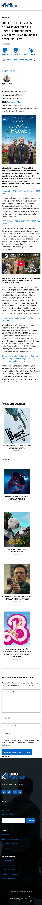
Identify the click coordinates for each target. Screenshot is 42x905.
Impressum (6, 848)
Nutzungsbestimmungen (11, 839)
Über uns (5, 810)
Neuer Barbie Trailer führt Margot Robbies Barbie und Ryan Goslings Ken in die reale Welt (17, 653)
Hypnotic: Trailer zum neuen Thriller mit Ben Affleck (17, 597)
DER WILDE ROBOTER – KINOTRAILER (17, 550)
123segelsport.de (8, 865)
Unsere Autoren (8, 815)
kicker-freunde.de (8, 878)
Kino (4, 120)
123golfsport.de (8, 861)
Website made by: (17, 899)
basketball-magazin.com (11, 874)
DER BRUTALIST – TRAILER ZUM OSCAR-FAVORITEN (17, 447)
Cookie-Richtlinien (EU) (10, 843)
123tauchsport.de (8, 869)
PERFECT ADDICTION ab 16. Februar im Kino (17, 497)
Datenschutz (6, 835)
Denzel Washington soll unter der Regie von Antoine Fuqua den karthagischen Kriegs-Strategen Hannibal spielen (20, 358)
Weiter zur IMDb (14, 102)
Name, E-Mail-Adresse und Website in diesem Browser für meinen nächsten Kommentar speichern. (21, 742)
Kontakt (5, 806)
